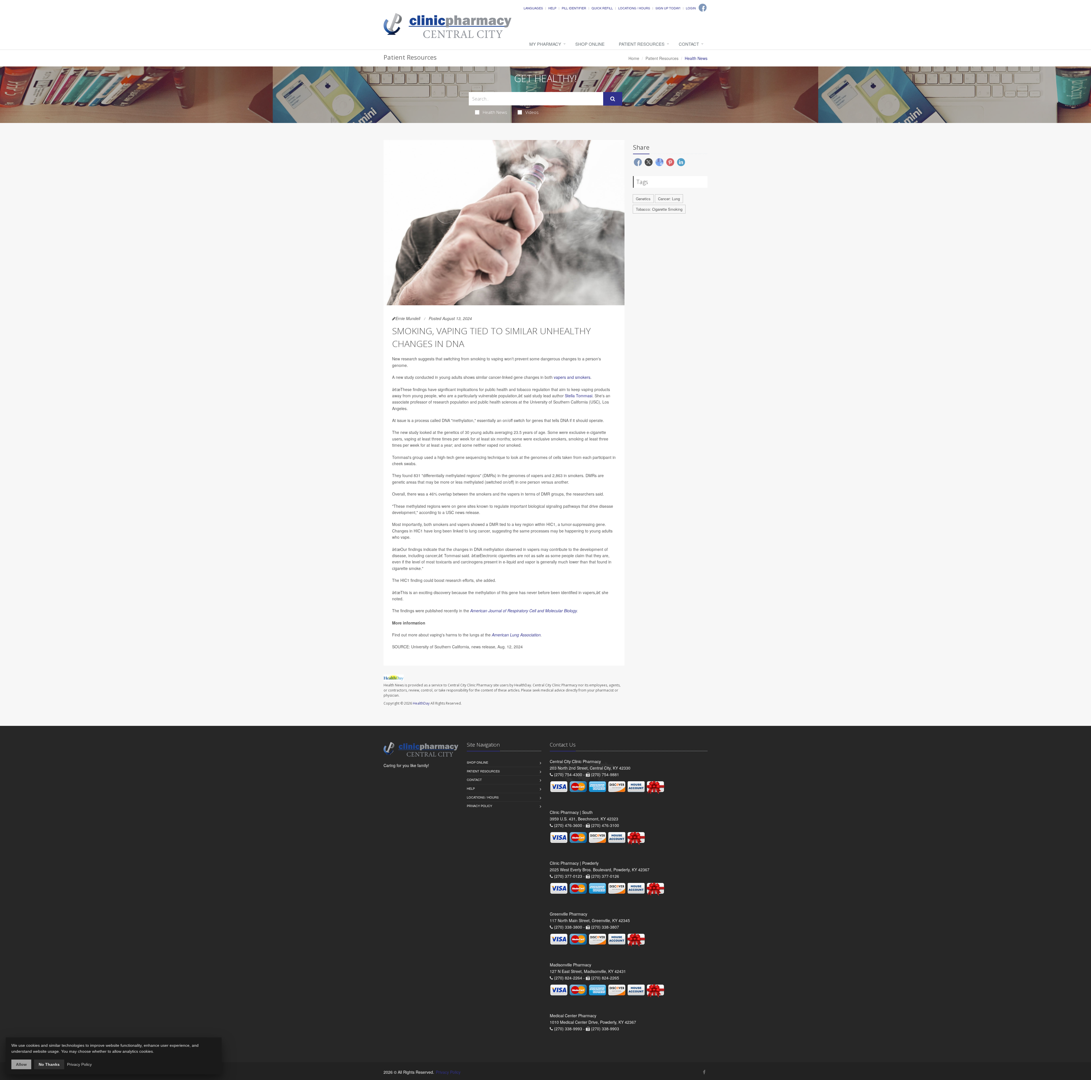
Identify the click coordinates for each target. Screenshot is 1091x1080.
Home (633, 58)
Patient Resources (642, 44)
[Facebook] (703, 8)
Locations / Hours (634, 8)
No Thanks (49, 1064)
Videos (532, 112)
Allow (21, 1064)
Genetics (643, 198)
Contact (689, 44)
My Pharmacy (545, 44)
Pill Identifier (574, 8)
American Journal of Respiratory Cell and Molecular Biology (523, 610)
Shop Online (590, 44)
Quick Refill (602, 8)
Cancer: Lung (669, 198)
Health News (495, 112)
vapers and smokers (572, 377)
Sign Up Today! (667, 8)
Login (691, 8)
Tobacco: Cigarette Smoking (659, 209)
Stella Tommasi (578, 395)
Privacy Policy (479, 805)
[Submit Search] (612, 99)
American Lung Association (516, 635)
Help (552, 8)
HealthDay (421, 703)
